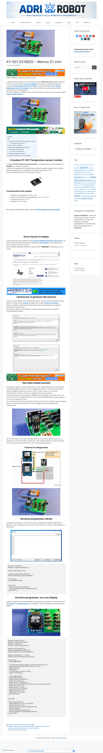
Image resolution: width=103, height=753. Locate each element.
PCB (77, 22)
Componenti (58, 22)
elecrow (84, 177)
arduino (84, 167)
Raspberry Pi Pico (83, 189)
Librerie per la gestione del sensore (19, 147)
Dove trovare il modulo (15, 145)
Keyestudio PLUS (85, 182)
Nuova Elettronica (78, 187)
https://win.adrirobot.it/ (82, 51)
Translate (84, 245)
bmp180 (89, 172)
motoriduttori (92, 184)
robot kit (85, 191)
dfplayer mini (83, 174)
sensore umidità (90, 193)
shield (82, 196)
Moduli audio (85, 184)
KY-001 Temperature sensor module (47, 209)
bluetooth (85, 172)
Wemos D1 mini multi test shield (25, 724)
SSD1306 (79, 198)
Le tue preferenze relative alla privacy (58, 751)
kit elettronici (92, 182)
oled (24, 726)
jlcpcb (94, 180)
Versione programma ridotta (17, 153)
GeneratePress (62, 738)
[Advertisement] (36, 224)
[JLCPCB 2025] (35, 76)
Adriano (33, 78)
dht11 (87, 174)
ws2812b (76, 200)
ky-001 (21, 726)
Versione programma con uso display (20, 155)
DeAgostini (77, 174)
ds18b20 (10, 726)
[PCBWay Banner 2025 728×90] (35, 133)
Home (13, 22)
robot (94, 189)
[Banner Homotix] (36, 294)
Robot (69, 22)
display (91, 174)
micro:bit (80, 184)
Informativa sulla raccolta (36, 751)
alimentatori (76, 167)
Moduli (48, 22)
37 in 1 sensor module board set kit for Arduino (83, 164)
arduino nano (78, 170)
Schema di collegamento (17, 151)
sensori (77, 195)
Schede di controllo (25, 22)
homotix (88, 180)
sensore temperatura (80, 193)
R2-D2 (90, 187)
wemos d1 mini (12, 724)
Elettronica (87, 22)
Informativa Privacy (80, 268)
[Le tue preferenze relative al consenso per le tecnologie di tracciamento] (8, 750)
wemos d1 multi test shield (42, 726)
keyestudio (77, 183)
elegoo (88, 177)
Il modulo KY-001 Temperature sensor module (21, 141)
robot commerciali (78, 191)
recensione (90, 189)
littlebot (76, 184)
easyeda (16, 726)
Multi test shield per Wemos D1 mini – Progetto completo (23, 728)
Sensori (38, 22)
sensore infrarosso (92, 191)
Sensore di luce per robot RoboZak (17, 729)
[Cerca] (94, 67)
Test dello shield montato (16, 149)
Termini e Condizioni (80, 270)
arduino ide (90, 167)
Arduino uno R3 (86, 170)
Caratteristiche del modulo (18, 143)
